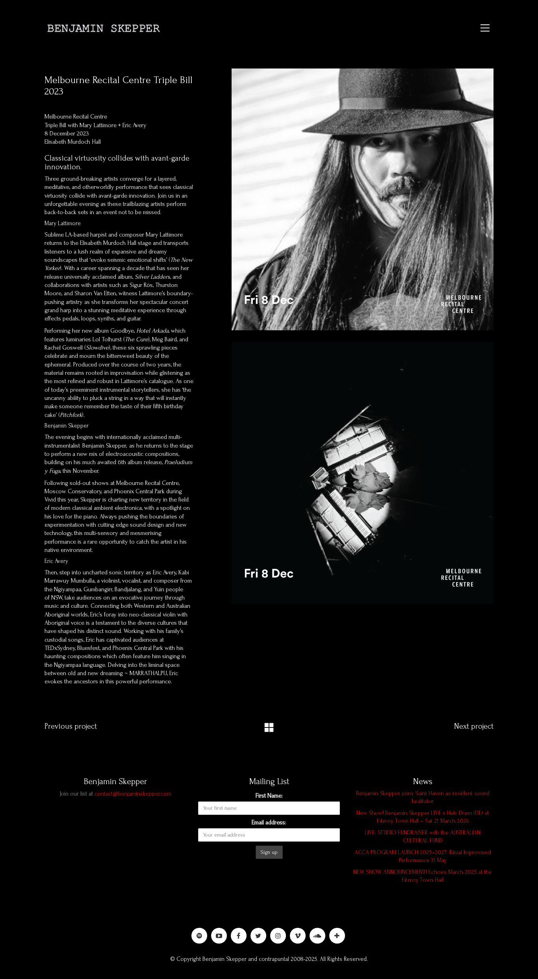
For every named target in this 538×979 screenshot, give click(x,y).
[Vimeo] (298, 936)
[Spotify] (199, 936)
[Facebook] (239, 936)
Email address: (269, 822)
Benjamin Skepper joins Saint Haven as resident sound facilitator (423, 797)
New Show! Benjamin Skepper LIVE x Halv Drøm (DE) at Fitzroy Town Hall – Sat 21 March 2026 (422, 817)
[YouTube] (219, 936)
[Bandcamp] (337, 936)
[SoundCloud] (317, 936)
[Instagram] (278, 936)
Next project (473, 726)
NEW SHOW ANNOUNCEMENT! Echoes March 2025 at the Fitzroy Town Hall (422, 876)
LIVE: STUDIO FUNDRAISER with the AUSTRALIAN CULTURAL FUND (422, 836)
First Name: (269, 795)
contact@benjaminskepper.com (133, 793)
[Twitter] (258, 936)
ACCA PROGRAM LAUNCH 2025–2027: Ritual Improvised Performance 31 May (422, 856)
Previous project (71, 726)
